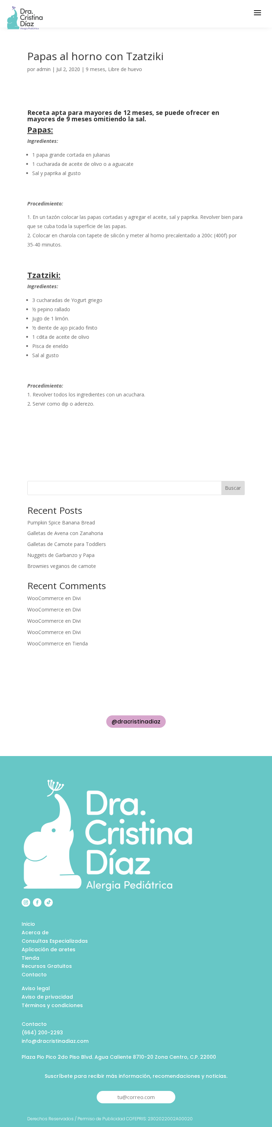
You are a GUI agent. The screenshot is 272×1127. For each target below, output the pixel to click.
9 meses (95, 69)
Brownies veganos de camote (61, 566)
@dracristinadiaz (136, 721)
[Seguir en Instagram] (26, 902)
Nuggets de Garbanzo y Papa (61, 555)
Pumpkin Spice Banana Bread (61, 522)
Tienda (80, 643)
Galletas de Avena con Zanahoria (65, 533)
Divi (76, 598)
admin (43, 69)
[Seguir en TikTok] (48, 902)
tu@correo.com (136, 1096)
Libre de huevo (125, 69)
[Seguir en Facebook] (37, 902)
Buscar (233, 487)
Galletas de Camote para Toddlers (66, 544)
